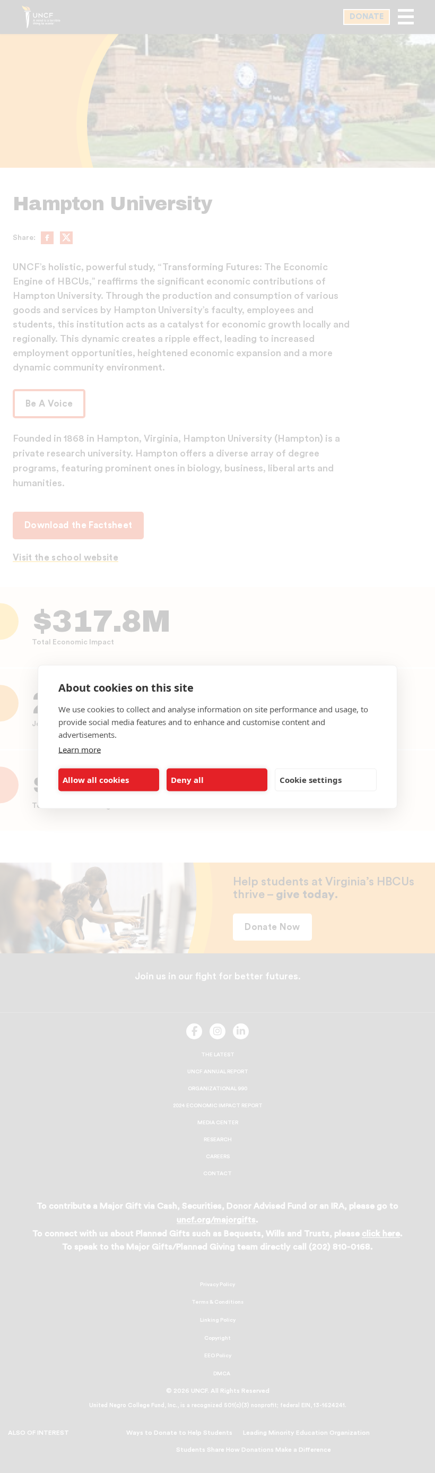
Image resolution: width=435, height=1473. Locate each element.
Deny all (187, 779)
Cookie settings (311, 779)
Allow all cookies (96, 779)
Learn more (79, 749)
